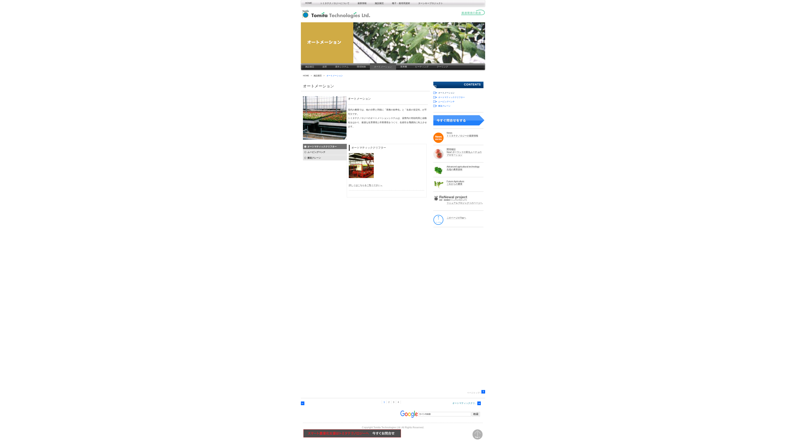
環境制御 (361, 66)
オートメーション (383, 66)
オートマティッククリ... (464, 403)
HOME (308, 3)
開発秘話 (451, 149)
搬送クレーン (444, 106)
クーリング (442, 66)
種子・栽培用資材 (401, 3)
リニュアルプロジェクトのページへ (465, 203)
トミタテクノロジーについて (334, 3)
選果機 (403, 66)
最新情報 (362, 3)
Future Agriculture (455, 181)
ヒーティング (422, 66)
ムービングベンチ (446, 101)
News (449, 133)
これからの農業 (454, 184)
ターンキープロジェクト (430, 3)
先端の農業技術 (454, 169)
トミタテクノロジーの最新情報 (462, 135)
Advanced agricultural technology (463, 166)
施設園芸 (379, 3)
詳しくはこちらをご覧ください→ (366, 185)
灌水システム (342, 66)
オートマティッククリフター (451, 97)
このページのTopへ (456, 217)
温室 (324, 66)
